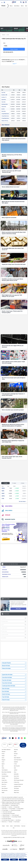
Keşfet (3, 792)
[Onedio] (5, 849)
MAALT (3, 493)
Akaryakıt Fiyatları (6, 662)
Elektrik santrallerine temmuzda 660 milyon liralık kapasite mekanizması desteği (14, 232)
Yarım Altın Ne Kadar (7, 683)
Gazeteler (16, 761)
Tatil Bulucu (16, 778)
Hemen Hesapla (14, 49)
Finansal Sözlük (5, 776)
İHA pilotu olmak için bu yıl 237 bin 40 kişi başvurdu (12, 155)
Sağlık (15, 751)
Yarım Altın (3, 101)
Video (3, 768)
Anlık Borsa (16, 5)
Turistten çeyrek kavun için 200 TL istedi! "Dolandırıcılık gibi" (11, 171)
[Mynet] (22, 845)
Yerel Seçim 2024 (14, 805)
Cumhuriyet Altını (5, 104)
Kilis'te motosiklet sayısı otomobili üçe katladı (13, 409)
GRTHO (3, 496)
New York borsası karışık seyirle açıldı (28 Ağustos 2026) (13, 378)
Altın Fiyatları (4, 782)
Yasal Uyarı (23, 825)
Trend (3, 761)
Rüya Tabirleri (5, 788)
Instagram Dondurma (18, 784)
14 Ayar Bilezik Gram (5, 113)
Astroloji (16, 753)
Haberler (3, 751)
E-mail (15, 763)
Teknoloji (16, 749)
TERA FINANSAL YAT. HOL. (6, 574)
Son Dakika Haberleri (6, 749)
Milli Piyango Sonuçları (19, 780)
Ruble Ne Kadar (6, 699)
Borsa (11, 5)
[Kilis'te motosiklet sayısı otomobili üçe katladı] (14, 403)
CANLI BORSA (8, 510)
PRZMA (3, 488)
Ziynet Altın (4, 111)
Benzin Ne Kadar (6, 665)
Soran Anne (16, 776)
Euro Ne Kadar (5, 691)
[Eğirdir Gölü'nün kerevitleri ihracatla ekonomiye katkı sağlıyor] (14, 195)
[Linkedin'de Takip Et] (19, 738)
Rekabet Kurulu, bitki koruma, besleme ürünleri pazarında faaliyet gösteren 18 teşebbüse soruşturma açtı (13, 425)
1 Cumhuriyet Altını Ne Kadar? (8, 813)
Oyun (15, 772)
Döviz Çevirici (6, 613)
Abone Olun (18, 608)
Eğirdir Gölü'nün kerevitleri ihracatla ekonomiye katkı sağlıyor (13, 202)
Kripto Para (4, 780)
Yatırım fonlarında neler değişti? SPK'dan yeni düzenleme (12, 346)
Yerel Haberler (5, 770)
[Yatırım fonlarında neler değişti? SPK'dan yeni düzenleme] (14, 339)
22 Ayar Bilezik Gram (5, 118)
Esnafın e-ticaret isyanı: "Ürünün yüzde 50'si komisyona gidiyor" (12, 311)
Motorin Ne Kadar (6, 668)
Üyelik (11, 825)
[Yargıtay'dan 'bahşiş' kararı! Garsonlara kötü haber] (14, 258)
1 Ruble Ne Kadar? (6, 816)
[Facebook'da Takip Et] (10, 738)
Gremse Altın (4, 106)
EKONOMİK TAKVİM (10, 519)
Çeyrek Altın (4, 99)
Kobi (15, 768)
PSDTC (3, 490)
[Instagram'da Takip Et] (16, 738)
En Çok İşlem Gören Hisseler (8, 820)
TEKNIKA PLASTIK (5, 576)
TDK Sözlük (16, 788)
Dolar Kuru (4, 784)
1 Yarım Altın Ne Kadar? (7, 812)
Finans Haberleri (5, 805)
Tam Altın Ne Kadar (6, 680)
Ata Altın (3, 108)
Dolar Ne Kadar (5, 688)
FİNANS (3, 6)
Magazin (3, 759)
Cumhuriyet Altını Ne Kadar (8, 685)
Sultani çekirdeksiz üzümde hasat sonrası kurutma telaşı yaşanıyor (13, 139)
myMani (15, 770)
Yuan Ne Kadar (5, 697)
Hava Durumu (4, 790)
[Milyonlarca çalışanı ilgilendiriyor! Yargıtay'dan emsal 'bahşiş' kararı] (14, 434)
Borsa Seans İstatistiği (6, 772)
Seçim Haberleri (17, 757)
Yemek (3, 755)
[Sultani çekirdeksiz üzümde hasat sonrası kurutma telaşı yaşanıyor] (14, 132)
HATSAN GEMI (4, 569)
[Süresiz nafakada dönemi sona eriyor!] (14, 180)
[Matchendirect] (15, 845)
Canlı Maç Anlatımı (18, 759)
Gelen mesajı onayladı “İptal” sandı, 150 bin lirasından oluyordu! (12, 457)
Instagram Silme (17, 786)
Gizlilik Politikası (17, 825)
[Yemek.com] (22, 849)
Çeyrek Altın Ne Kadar (7, 674)
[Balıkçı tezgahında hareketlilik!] (14, 211)
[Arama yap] (21, 2)
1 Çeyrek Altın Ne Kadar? (15, 810)
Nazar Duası (16, 792)
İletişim (3, 825)
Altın (26, 5)
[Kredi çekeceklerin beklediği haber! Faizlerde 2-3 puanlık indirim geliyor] (14, 387)
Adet (4, 43)
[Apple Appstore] (10, 745)
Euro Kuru (4, 786)
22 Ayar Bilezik (5, 810)
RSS (13, 827)
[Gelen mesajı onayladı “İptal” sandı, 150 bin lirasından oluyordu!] (14, 450)
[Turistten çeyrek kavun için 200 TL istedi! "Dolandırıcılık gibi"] (14, 164)
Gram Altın (3, 92)
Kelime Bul (16, 774)
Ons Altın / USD (4, 94)
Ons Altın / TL (4, 97)
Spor (3, 765)
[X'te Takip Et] (13, 738)
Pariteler (10, 821)
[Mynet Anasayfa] (14, 2)
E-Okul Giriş (16, 782)
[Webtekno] (13, 849)
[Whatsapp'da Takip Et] (25, 738)
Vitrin (15, 755)
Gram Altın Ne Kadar (7, 677)
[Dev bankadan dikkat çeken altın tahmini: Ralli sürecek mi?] (14, 241)
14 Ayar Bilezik (12, 808)
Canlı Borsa (4, 774)
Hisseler (3, 778)
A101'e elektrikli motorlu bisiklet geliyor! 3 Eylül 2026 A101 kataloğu (13, 362)
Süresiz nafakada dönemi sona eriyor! (10, 187)
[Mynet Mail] (26, 2)
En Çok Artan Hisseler (6, 818)
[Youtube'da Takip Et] (22, 738)
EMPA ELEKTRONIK (5, 571)
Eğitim (3, 763)
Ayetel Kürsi (16, 790)
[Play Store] (5, 745)
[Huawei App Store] (16, 745)
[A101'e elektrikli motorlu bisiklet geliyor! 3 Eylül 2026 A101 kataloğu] (14, 355)
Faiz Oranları (17, 821)
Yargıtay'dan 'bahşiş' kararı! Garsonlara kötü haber (14, 264)
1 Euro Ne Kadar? (15, 815)
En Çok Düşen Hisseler (16, 816)
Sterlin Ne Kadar (6, 694)
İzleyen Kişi (22, 567)
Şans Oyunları (17, 765)
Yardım (7, 825)
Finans (3, 753)
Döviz (22, 5)
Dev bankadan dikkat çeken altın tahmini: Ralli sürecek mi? (13, 249)
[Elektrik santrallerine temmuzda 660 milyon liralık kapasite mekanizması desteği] (14, 225)
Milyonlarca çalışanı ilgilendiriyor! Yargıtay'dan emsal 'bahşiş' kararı (13, 441)
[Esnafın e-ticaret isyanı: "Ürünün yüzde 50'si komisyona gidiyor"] (14, 304)
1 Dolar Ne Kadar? (6, 815)
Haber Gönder (23, 745)
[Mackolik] (7, 845)
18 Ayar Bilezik (20, 808)
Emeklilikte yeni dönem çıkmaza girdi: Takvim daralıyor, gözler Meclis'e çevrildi (12, 279)
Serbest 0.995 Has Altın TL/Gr (5, 120)
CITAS (3, 498)
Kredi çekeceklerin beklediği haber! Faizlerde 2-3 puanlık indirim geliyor (13, 394)
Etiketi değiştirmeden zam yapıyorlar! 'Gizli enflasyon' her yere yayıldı (12, 295)
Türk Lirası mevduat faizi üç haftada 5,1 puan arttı (12, 797)
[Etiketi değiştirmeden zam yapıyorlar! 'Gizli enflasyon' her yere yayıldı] (14, 288)
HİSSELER (7, 515)
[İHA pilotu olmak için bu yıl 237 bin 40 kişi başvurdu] (14, 148)
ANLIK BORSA (8, 506)
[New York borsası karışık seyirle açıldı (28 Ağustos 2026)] (14, 371)
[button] (4, 2)
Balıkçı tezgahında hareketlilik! (9, 217)
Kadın (3, 757)
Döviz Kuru (4, 821)
